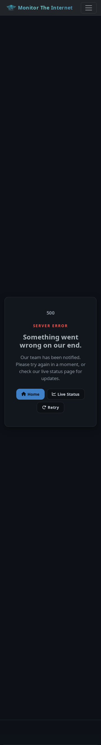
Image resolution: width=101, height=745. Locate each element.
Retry (53, 407)
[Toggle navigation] (89, 7)
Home (33, 394)
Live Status (68, 394)
